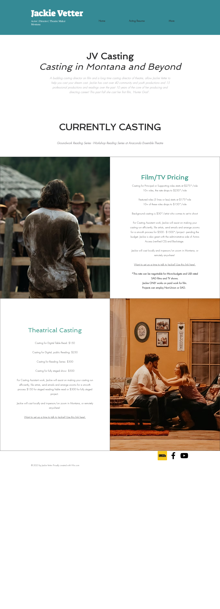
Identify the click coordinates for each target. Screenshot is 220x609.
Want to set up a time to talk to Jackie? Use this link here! (165, 264)
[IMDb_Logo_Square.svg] (162, 455)
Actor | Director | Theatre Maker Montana (48, 22)
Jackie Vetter (57, 13)
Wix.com (75, 465)
